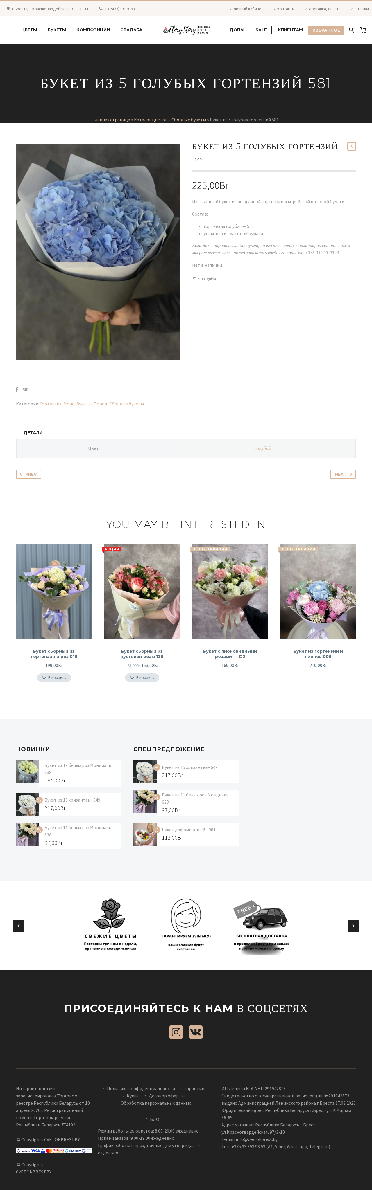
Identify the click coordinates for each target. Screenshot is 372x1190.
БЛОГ (156, 1119)
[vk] (196, 1032)
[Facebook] (17, 389)
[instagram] (176, 1032)
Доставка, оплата (325, 8)
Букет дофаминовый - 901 (189, 829)
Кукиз (133, 1096)
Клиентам (290, 30)
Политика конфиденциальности (141, 1088)
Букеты (57, 30)
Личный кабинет (248, 8)
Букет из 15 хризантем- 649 (72, 800)
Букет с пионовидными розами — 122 (230, 654)
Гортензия (50, 404)
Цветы (29, 30)
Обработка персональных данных (156, 1103)
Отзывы (362, 8)
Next (341, 474)
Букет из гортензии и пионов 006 (318, 654)
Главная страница (111, 119)
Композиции (93, 30)
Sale (261, 30)
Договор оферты (167, 1096)
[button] (54, 677)
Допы (237, 30)
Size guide (207, 279)
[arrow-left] (18, 926)
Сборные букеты (188, 119)
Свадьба (131, 30)
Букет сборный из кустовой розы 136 (142, 654)
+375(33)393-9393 (120, 8)
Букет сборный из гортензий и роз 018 (54, 654)
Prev (31, 474)
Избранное (326, 30)
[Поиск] (351, 30)
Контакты (286, 8)
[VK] (25, 389)
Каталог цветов (151, 119)
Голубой (263, 448)
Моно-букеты (77, 404)
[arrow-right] (353, 926)
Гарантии (194, 1088)
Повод (100, 404)
